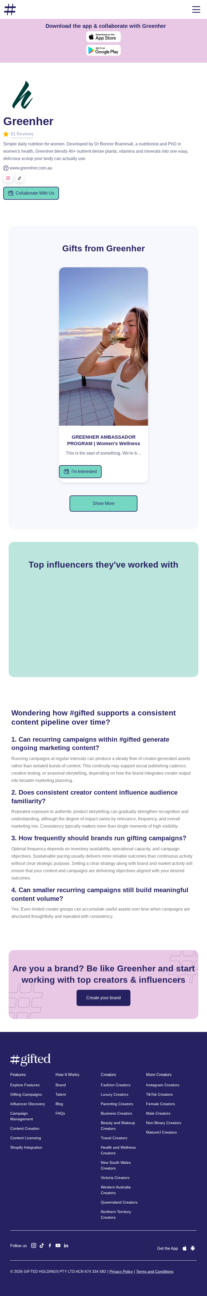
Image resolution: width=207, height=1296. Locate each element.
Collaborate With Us (35, 193)
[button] (196, 9)
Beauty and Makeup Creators (118, 1126)
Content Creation (24, 1128)
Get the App (167, 1248)
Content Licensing (25, 1138)
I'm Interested (84, 471)
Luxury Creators (114, 1094)
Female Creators (160, 1104)
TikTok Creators (159, 1094)
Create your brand (103, 997)
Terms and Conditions (154, 1271)
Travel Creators (114, 1138)
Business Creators (116, 1113)
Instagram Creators (162, 1085)
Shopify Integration (26, 1147)
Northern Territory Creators (116, 1215)
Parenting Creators (117, 1104)
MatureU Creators (161, 1132)
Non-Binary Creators (163, 1123)
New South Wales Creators (116, 1165)
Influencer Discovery (27, 1104)
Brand (61, 1085)
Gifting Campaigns (26, 1094)
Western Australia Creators (116, 1190)
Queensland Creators (119, 1202)
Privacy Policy (121, 1271)
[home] (10, 9)
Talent (61, 1094)
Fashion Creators (115, 1085)
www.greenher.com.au (31, 168)
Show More (104, 503)
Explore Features (25, 1085)
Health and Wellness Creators (118, 1150)
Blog (59, 1104)
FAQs (60, 1113)
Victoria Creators (115, 1177)
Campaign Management (21, 1116)
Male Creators (158, 1113)
